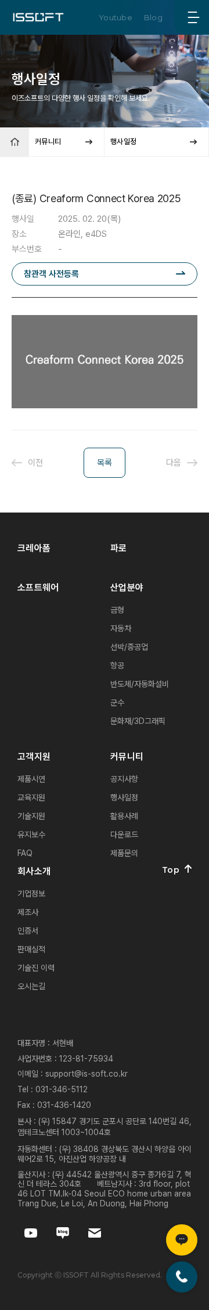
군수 (117, 702)
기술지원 (31, 816)
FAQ (25, 853)
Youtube (115, 17)
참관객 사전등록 (51, 274)
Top (170, 870)
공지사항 (124, 779)
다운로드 (124, 834)
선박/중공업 (129, 647)
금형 (117, 609)
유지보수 (31, 834)
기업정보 (31, 893)
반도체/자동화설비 (139, 684)
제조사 (27, 912)
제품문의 (124, 853)
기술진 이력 (36, 967)
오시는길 (31, 986)
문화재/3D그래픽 (137, 721)
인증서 (27, 930)
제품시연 (31, 779)
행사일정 (124, 797)
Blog (153, 17)
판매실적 (31, 949)
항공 (117, 665)
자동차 (120, 628)
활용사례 (124, 816)
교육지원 (31, 797)
